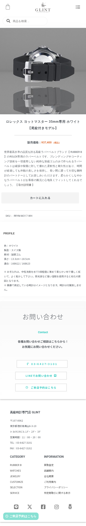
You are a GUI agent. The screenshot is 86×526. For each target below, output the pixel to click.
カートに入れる (40, 198)
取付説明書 (24, 184)
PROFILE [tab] (9, 233)
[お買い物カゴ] (8, 7)
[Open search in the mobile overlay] (25, 21)
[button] (78, 7)
